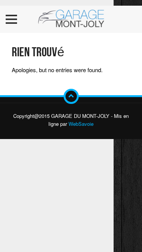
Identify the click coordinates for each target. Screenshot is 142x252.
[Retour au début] (71, 96)
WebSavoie (81, 123)
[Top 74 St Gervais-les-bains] (71, 19)
